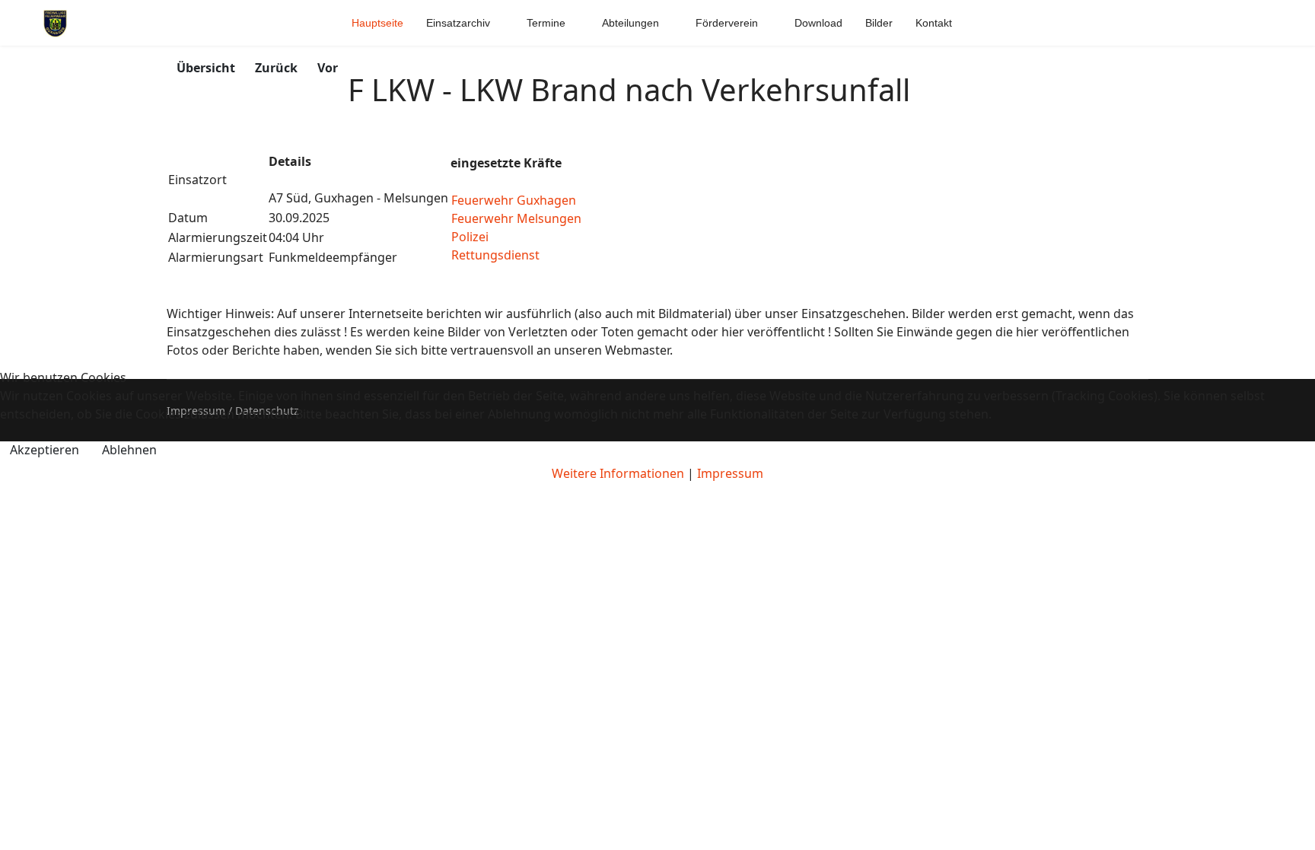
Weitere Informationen (618, 473)
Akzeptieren (44, 449)
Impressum (730, 473)
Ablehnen (129, 449)
